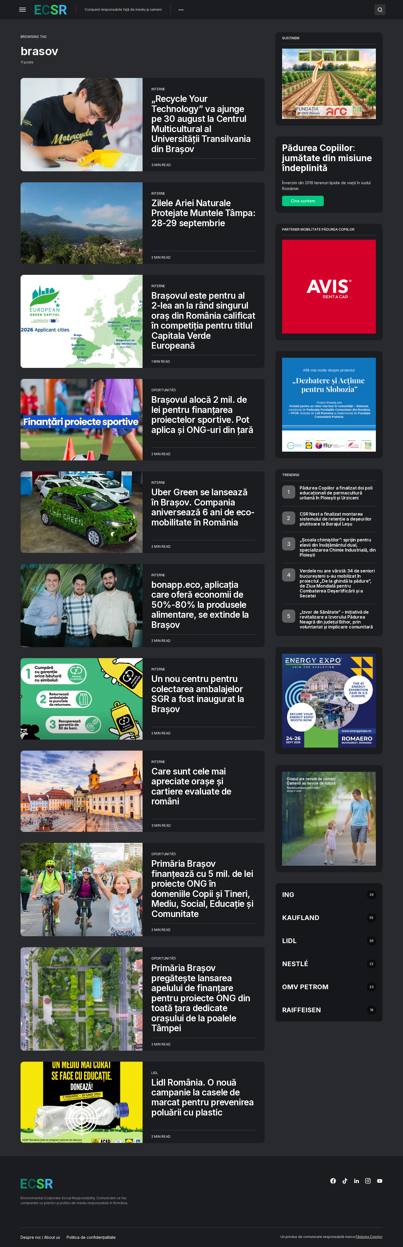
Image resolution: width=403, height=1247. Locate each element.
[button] (22, 9)
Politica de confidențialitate (91, 1237)
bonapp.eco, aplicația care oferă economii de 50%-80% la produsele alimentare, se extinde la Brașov (200, 604)
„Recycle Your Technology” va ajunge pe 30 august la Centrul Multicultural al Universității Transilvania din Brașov (201, 123)
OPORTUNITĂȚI (163, 390)
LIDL (154, 1073)
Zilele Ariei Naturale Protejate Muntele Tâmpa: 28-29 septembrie (203, 213)
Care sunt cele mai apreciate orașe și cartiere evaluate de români (191, 786)
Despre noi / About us (40, 1237)
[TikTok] (345, 1181)
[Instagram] (368, 1181)
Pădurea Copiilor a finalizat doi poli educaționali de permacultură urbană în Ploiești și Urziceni (336, 493)
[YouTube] (379, 1181)
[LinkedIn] (356, 1181)
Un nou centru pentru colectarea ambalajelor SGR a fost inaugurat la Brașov (197, 693)
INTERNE (158, 89)
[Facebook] (333, 1181)
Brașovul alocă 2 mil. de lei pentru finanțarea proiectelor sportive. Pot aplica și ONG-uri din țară (202, 414)
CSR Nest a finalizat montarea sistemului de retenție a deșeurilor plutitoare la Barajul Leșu (336, 519)
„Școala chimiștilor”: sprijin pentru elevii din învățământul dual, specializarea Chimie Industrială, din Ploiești (338, 547)
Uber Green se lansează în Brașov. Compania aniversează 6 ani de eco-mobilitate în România (203, 507)
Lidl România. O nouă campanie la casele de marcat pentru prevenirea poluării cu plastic (202, 1097)
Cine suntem (303, 200)
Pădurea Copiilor (369, 1237)
